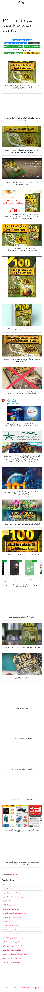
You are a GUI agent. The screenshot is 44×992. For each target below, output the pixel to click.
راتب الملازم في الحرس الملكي (13, 946)
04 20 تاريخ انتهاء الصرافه (32, 46)
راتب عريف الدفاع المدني (10, 925)
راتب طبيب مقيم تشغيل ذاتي (12, 958)
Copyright (36, 987)
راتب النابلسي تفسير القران (11, 909)
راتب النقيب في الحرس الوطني (12, 942)
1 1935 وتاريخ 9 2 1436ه (32, 53)
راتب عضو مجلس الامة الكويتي (12, 901)
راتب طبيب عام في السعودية (12, 888)
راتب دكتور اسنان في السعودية (12, 917)
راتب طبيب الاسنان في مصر (11, 962)
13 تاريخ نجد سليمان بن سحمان (13, 46)
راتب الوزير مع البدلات (9, 929)
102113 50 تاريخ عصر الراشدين (22, 50)
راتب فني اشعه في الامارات (11, 892)
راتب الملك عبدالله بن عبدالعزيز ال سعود (15, 954)
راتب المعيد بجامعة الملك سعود (12, 950)
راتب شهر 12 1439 (9, 905)
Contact (14, 987)
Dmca (6, 987)
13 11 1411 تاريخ (34, 43)
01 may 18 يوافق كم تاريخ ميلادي (22, 40)
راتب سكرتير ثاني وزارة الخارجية (13, 938)
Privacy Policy (25, 987)
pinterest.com (13, 875)
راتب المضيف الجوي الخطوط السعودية (15, 913)
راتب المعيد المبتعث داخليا (11, 933)
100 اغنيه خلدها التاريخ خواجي (14, 53)
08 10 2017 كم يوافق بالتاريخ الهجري (16, 43)
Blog (21, 2)
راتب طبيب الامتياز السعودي (11, 921)
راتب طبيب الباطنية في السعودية (13, 897)
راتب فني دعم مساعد (9, 884)
